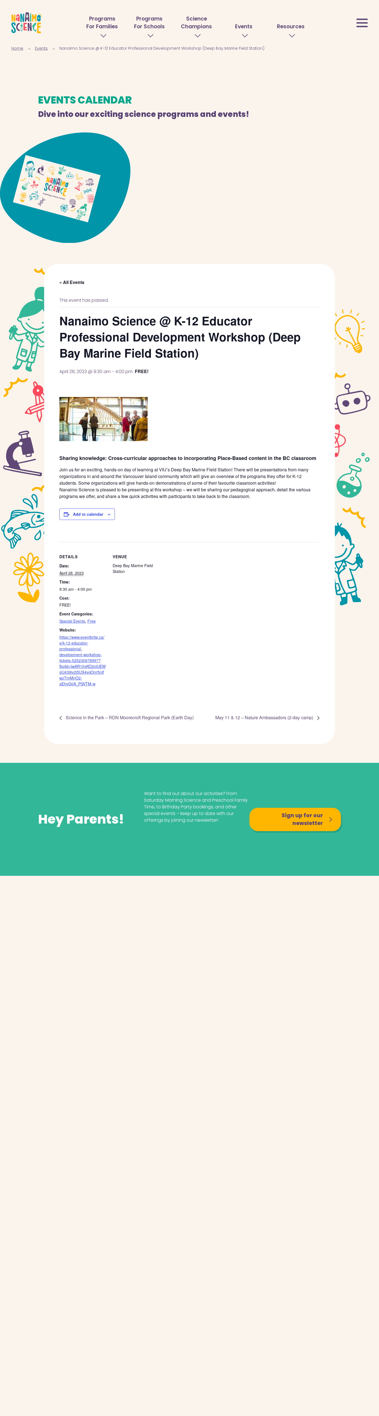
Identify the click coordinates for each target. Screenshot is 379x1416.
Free (91, 621)
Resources (291, 26)
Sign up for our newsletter (302, 819)
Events (243, 26)
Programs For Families (102, 23)
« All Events (71, 282)
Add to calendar (88, 514)
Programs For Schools (149, 23)
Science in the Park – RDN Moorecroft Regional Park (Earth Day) (129, 717)
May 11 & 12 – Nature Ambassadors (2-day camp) (264, 717)
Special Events (72, 621)
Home (17, 48)
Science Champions (196, 23)
